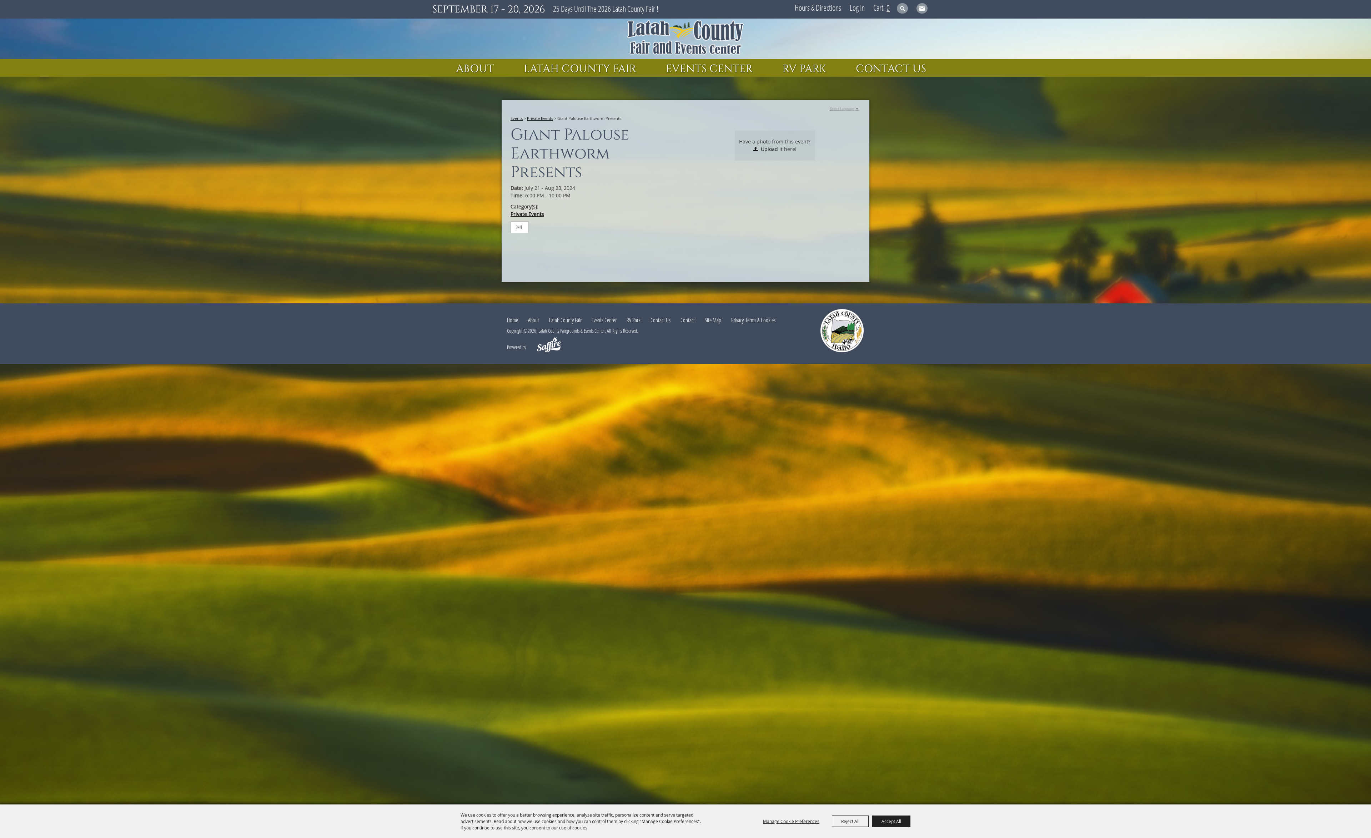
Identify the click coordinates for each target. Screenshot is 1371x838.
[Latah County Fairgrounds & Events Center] (685, 38)
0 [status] (888, 7)
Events (517, 118)
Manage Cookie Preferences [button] (791, 821)
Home (512, 320)
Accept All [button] (891, 821)
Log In (857, 7)
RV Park (804, 69)
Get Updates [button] (922, 8)
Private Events (540, 118)
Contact (688, 320)
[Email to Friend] (518, 227)
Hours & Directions (818, 7)
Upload (769, 149)
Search (902, 8)
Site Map (713, 320)
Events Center (709, 69)
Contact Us (891, 69)
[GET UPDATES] (922, 9)
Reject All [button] (850, 821)
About (475, 69)
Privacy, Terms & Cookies (753, 320)
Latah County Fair (580, 69)
